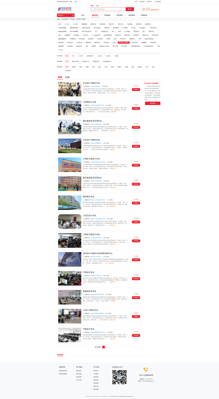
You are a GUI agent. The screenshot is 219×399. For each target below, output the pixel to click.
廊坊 (112, 67)
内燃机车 (107, 28)
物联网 (94, 46)
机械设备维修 (62, 31)
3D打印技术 (153, 28)
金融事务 (144, 42)
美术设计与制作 (81, 19)
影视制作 (136, 35)
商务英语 (127, 35)
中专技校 (72, 19)
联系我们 (96, 377)
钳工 (96, 31)
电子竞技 (124, 46)
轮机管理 (138, 24)
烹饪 (158, 46)
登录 (71, 1)
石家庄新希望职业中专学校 (98, 332)
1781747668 (149, 379)
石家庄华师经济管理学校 (97, 294)
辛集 (153, 67)
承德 (126, 67)
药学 (115, 39)
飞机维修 (129, 24)
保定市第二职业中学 (96, 256)
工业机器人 (142, 28)
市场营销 (70, 46)
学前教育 (73, 39)
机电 (119, 31)
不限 (66, 56)
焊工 (113, 31)
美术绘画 (106, 42)
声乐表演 (79, 42)
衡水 (99, 67)
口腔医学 (100, 39)
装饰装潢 (102, 24)
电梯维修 (84, 24)
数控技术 (136, 31)
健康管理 (132, 39)
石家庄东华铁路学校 (96, 124)
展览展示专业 (88, 197)
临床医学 (91, 39)
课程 (92, 5)
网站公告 (96, 386)
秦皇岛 (140, 67)
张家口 (119, 67)
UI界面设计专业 (89, 102)
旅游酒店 (76, 35)
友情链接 (96, 383)
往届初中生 (96, 61)
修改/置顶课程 (63, 374)
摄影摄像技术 (62, 39)
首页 (136, 1)
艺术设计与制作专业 (91, 83)
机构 (97, 5)
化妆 (114, 42)
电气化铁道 (97, 28)
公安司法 (85, 35)
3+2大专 (67, 24)
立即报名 (136, 89)
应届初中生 (85, 61)
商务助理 (153, 42)
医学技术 (123, 39)
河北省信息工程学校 (96, 237)
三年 (73, 56)
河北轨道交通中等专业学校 (98, 162)
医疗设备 (82, 39)
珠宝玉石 (120, 24)
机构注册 (78, 374)
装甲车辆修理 (74, 31)
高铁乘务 (147, 24)
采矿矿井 (111, 24)
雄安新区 (68, 70)
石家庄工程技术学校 (96, 181)
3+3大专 (60, 50)
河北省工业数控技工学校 (97, 105)
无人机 (133, 28)
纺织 (59, 35)
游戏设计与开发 (104, 46)
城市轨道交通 (86, 28)
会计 (86, 46)
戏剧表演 (88, 42)
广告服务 (96, 374)
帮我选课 (152, 103)
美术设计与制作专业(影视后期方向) (97, 253)
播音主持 (145, 35)
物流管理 (61, 46)
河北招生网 (64, 19)
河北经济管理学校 (95, 86)
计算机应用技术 (149, 46)
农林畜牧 (67, 35)
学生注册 (78, 380)
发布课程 (142, 1)
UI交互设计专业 (89, 215)
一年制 (116, 56)
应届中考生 (75, 61)
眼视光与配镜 (149, 39)
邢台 (93, 67)
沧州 (106, 67)
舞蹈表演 (97, 42)
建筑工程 (93, 24)
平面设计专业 (88, 272)
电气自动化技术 (86, 31)
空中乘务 (125, 28)
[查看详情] (113, 92)
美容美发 (61, 42)
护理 (140, 39)
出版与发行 (155, 35)
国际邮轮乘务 (74, 28)
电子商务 (135, 42)
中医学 (108, 39)
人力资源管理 (96, 35)
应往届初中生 (107, 61)
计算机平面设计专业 (91, 159)
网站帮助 (96, 380)
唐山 (132, 67)
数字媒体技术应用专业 (92, 121)
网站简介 (96, 370)
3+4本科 (75, 24)
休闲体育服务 (108, 35)
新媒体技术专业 (89, 291)
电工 (144, 31)
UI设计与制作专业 (90, 310)
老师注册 (78, 377)
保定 (80, 67)
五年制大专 (90, 56)
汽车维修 (127, 31)
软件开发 (115, 46)
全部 (59, 24)
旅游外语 (118, 35)
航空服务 (116, 28)
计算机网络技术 (135, 46)
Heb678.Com (98, 396)
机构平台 (149, 1)
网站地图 (96, 389)
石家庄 (74, 67)
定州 (147, 67)
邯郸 (87, 67)
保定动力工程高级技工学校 (98, 200)
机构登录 (78, 370)
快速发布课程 (63, 370)
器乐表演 (70, 42)
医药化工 (151, 31)
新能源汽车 (104, 31)
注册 (75, 1)
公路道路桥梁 (62, 28)
